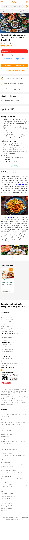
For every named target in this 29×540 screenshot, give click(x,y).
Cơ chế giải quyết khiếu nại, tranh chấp (9, 364)
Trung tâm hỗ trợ (6, 344)
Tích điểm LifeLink (6, 347)
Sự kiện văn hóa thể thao (8, 470)
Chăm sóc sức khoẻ (6, 503)
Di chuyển (4, 482)
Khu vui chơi (13, 465)
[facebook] (1, 370)
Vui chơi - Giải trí (5, 412)
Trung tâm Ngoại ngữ (19, 455)
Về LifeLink (4, 315)
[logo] (14, 2)
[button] (7, 29)
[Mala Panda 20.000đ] (7, 274)
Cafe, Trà (15, 422)
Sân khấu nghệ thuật (7, 466)
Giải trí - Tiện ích (5, 511)
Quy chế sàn (4, 361)
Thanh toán (4, 354)
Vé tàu (3, 485)
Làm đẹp (3, 430)
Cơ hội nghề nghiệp (7, 329)
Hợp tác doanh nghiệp (7, 337)
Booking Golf (5, 436)
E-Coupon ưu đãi (6, 439)
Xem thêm (14, 165)
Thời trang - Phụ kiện (12, 449)
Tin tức (3, 324)
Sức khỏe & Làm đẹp (7, 428)
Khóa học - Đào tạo (6, 453)
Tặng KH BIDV (16, 424)
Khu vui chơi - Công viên (8, 414)
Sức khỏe (9, 430)
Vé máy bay (24, 485)
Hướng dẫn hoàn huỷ (7, 351)
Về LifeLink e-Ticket (7, 317)
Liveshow (4, 473)
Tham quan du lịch (6, 476)
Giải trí (23, 414)
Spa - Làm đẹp (5, 501)
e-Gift (2, 491)
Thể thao (9, 473)
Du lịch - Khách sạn (6, 434)
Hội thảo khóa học (18, 473)
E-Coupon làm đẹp (17, 441)
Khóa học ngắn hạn (6, 455)
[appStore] (13, 379)
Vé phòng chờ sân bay (7, 487)
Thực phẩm (8, 424)
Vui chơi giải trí (5, 462)
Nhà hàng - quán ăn (6, 422)
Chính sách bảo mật (7, 358)
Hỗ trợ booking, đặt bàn (11, 55)
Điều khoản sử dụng (7, 331)
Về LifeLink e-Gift (6, 322)
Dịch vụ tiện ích (5, 447)
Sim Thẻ (19, 479)
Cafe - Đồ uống (5, 498)
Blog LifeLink (5, 326)
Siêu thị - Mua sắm (6, 508)
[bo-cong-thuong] (6, 383)
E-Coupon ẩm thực (6, 441)
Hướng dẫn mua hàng (7, 349)
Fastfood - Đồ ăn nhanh (8, 496)
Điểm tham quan (22, 465)
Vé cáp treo (16, 485)
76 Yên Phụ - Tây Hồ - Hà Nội (11, 100)
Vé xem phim (5, 465)
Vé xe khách (9, 485)
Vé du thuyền (12, 479)
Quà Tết (3, 449)
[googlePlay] (13, 375)
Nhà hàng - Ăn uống (7, 493)
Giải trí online (5, 416)
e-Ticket (3, 460)
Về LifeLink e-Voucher (7, 319)
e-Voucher (4, 409)
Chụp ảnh (18, 414)
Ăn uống (3, 420)
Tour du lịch (4, 479)
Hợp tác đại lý (5, 340)
